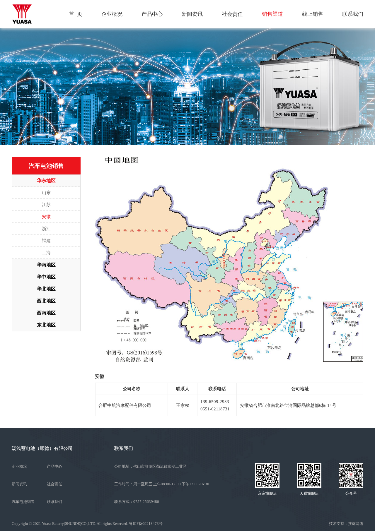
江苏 (46, 204)
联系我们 (352, 14)
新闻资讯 (192, 14)
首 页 (75, 14)
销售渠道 (272, 14)
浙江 (46, 228)
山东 (46, 192)
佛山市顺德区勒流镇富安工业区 (160, 466)
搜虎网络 (355, 523)
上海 (46, 252)
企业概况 (111, 14)
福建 (46, 240)
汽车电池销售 (23, 501)
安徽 (46, 216)
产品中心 (152, 14)
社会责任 (232, 14)
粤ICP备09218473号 (146, 523)
